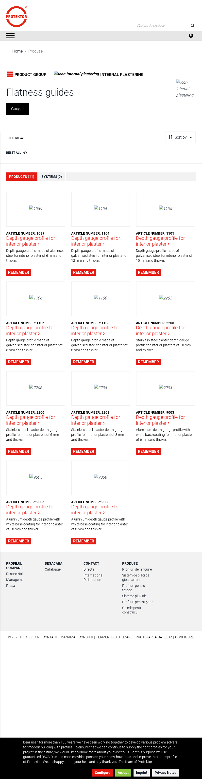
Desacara (53, 563)
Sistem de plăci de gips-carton (135, 577)
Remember (18, 272)
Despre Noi (14, 574)
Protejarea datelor (154, 637)
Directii (89, 569)
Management (16, 580)
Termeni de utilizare (114, 637)
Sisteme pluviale (134, 596)
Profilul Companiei (15, 565)
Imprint (141, 773)
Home (17, 51)
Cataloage (53, 569)
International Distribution (93, 577)
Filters (13, 138)
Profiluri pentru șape (137, 602)
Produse (130, 563)
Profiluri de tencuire (137, 569)
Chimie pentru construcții (132, 610)
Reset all (13, 152)
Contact (91, 563)
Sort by (181, 137)
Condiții (86, 637)
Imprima (68, 637)
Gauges (17, 109)
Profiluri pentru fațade (133, 588)
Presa (10, 586)
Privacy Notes (165, 773)
